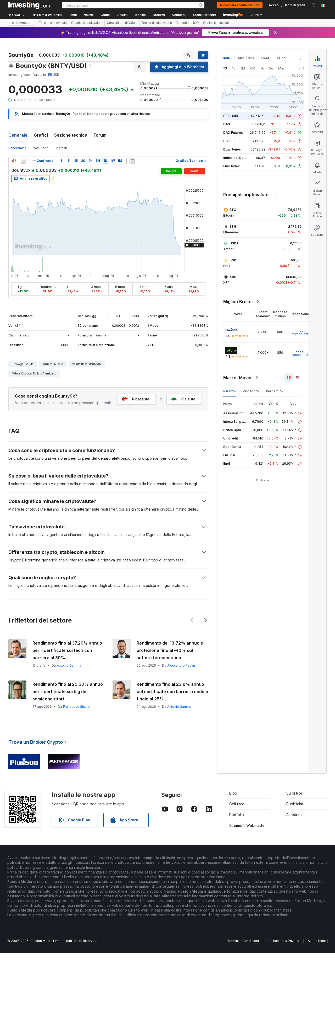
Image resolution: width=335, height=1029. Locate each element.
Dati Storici (41, 148)
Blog (233, 793)
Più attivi (229, 391)
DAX (226, 124)
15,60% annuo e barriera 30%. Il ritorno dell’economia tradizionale (67, 646)
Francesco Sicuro (181, 707)
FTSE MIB (230, 116)
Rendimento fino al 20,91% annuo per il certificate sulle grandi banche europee (67, 691)
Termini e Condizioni (243, 941)
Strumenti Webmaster (247, 825)
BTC (233, 210)
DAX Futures (233, 133)
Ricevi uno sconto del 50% (239, 5)
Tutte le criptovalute (53, 23)
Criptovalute (21, 23)
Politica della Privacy (283, 941)
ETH (233, 226)
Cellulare (236, 804)
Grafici (41, 135)
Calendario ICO (187, 23)
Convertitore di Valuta (122, 23)
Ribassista (140, 399)
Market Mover (237, 377)
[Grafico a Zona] (23, 161)
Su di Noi (294, 793)
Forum (100, 135)
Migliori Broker (238, 301)
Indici (227, 58)
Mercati (61, 148)
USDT (234, 243)
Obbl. (265, 58)
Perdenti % (274, 391)
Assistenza (295, 814)
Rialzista (188, 399)
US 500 (228, 141)
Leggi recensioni (300, 332)
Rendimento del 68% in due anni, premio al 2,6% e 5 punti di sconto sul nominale (172, 650)
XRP (233, 277)
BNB (233, 260)
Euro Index (231, 166)
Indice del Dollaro (236, 158)
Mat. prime (246, 58)
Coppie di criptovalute (86, 23)
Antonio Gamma (75, 707)
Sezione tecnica (70, 135)
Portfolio (236, 814)
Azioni (281, 58)
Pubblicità (294, 804)
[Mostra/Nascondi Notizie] (132, 161)
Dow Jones (232, 149)
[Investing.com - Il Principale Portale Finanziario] (29, 5)
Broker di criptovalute (157, 23)
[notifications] (314, 4)
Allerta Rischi (317, 941)
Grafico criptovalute (217, 23)
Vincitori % (251, 391)
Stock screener (204, 15)
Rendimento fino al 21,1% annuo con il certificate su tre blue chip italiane (170, 691)
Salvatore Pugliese (77, 658)
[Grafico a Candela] (13, 161)
